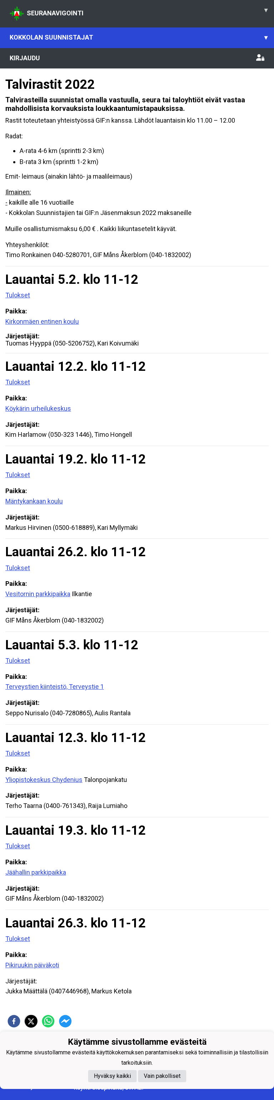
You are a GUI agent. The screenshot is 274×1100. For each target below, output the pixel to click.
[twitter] (31, 1021)
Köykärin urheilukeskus (38, 408)
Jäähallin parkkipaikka (35, 872)
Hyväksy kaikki (112, 1076)
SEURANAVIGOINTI (147, 11)
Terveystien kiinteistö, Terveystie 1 (54, 686)
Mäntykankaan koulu (34, 501)
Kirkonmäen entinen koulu (42, 321)
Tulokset (17, 295)
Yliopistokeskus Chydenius (43, 779)
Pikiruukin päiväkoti (32, 965)
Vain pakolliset (162, 1076)
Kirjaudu (25, 58)
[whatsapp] (48, 1021)
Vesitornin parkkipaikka (37, 594)
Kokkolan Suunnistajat (139, 37)
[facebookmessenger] (65, 1021)
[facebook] (13, 1021)
